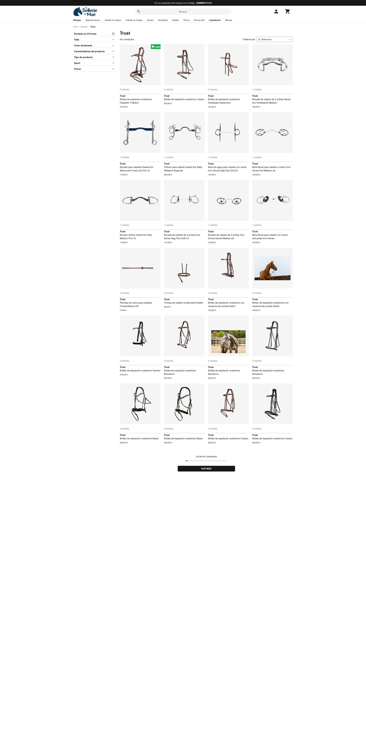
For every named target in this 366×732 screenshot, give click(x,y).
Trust (122, 95)
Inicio (75, 26)
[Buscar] (139, 11)
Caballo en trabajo (134, 20)
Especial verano (93, 20)
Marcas (228, 20)
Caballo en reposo (113, 20)
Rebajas (77, 20)
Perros (186, 20)
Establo (175, 20)
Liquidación (215, 20)
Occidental (163, 20)
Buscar (183, 11)
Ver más (206, 468)
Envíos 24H (199, 20)
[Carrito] (288, 11)
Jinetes (150, 20)
